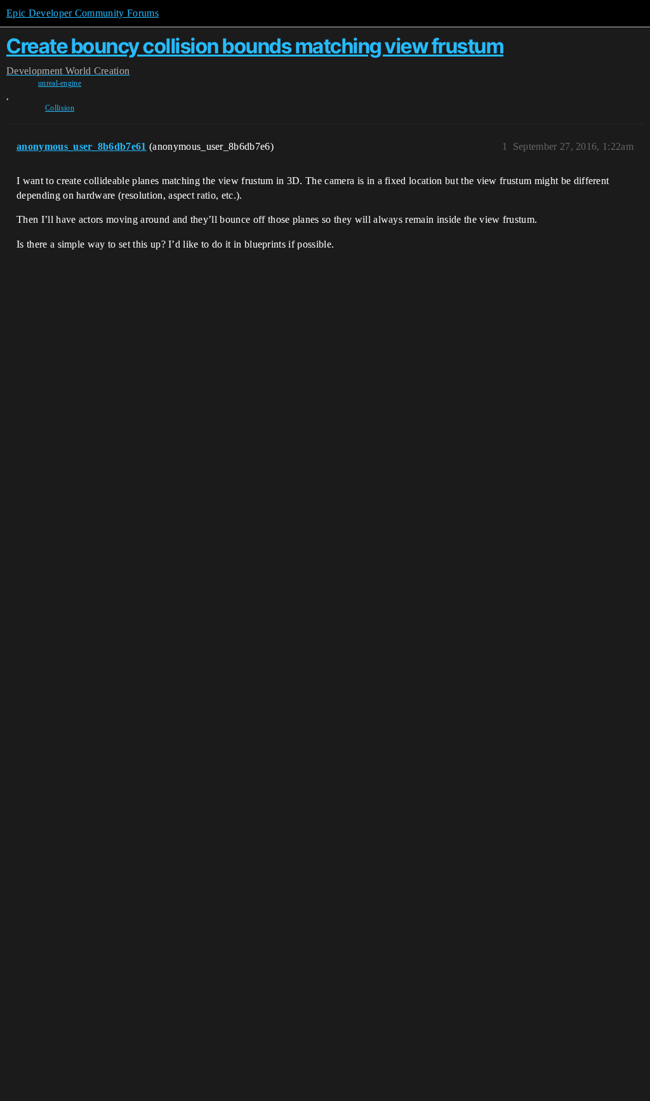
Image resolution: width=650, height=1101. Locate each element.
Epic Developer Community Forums (82, 13)
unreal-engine (59, 83)
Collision (59, 107)
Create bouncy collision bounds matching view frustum (254, 46)
